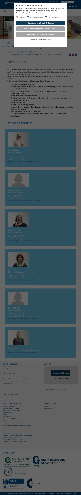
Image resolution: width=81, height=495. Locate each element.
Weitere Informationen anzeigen (40, 39)
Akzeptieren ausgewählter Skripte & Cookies (40, 29)
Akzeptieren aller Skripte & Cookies (40, 23)
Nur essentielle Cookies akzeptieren (40, 35)
